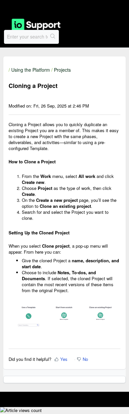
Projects (62, 69)
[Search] (53, 36)
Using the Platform (30, 69)
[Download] (52, 203)
